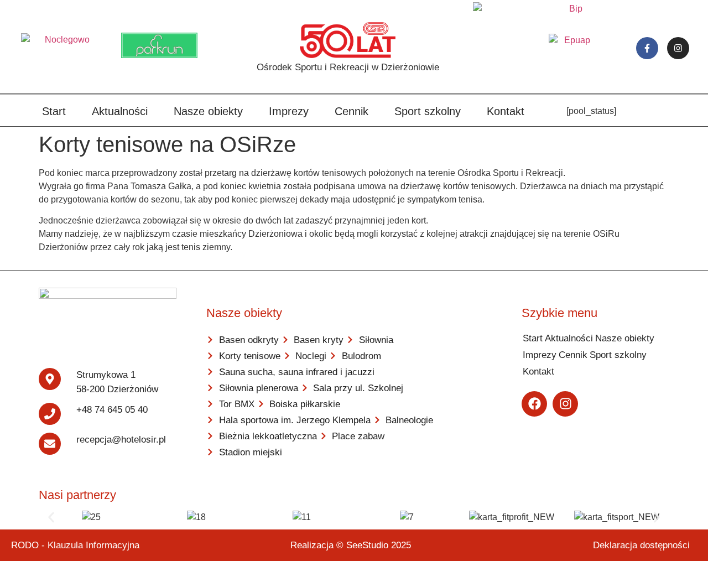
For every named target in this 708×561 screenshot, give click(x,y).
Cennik (351, 111)
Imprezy (289, 111)
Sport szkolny (427, 111)
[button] (51, 517)
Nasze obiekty (208, 111)
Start (54, 111)
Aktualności (120, 111)
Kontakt (505, 111)
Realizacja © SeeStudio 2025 (350, 545)
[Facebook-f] (647, 48)
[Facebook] (534, 404)
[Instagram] (678, 48)
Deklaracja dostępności (641, 545)
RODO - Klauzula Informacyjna (75, 545)
